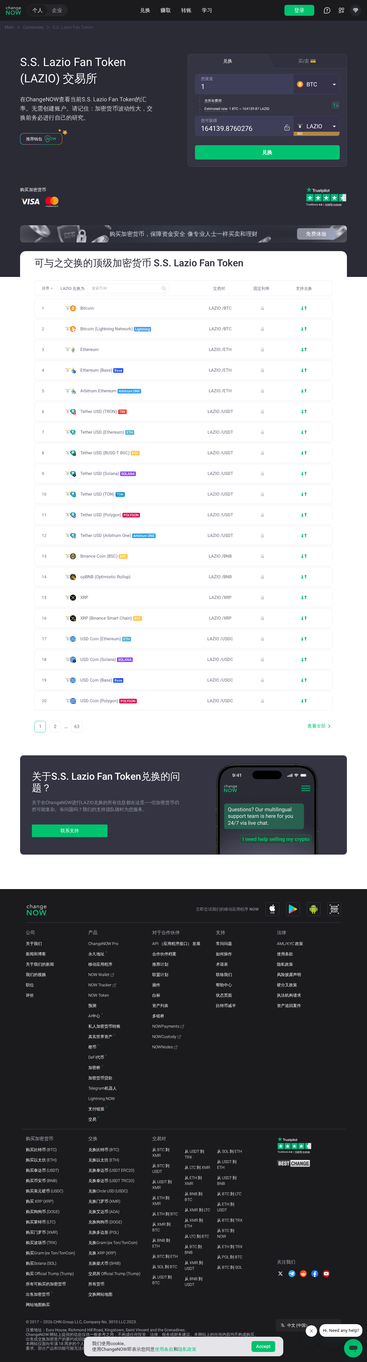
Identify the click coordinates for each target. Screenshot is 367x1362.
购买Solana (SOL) (41, 1263)
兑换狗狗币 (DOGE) (105, 1222)
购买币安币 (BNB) (41, 1180)
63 (76, 726)
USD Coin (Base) (101, 680)
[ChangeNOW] (13, 10)
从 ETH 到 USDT (225, 1207)
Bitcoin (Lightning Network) (115, 328)
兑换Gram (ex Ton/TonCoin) (113, 1242)
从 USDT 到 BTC (162, 1280)
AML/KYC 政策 (290, 943)
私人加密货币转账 (104, 1026)
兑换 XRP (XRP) (102, 1253)
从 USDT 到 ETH (227, 1164)
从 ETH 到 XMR (160, 1201)
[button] (316, 84)
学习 (207, 10)
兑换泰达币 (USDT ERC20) (111, 1170)
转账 (186, 10)
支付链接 (96, 1109)
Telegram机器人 (102, 1088)
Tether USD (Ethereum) (106, 432)
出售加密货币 (38, 1294)
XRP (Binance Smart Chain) (110, 618)
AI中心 (94, 1016)
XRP (84, 597)
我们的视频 (36, 974)
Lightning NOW (101, 1098)
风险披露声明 (289, 974)
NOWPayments (165, 1026)
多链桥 (158, 1016)
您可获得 (209, 120)
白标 (156, 995)
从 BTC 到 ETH (165, 1256)
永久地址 (96, 954)
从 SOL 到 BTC (164, 1266)
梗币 (92, 1047)
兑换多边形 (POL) (103, 1232)
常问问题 (224, 943)
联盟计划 (160, 974)
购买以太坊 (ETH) (41, 1160)
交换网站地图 (100, 1294)
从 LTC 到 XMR (197, 1167)
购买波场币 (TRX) (41, 1242)
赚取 (166, 10)
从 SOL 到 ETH (229, 1151)
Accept (263, 1346)
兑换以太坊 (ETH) (103, 1160)
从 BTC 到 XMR (160, 1152)
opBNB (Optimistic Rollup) (105, 577)
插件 (156, 985)
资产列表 (160, 1005)
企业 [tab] (57, 10)
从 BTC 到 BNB (193, 1249)
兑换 (145, 10)
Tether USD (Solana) (107, 473)
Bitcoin (87, 308)
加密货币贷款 (100, 1078)
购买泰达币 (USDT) (42, 1170)
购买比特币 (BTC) (41, 1149)
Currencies (33, 27)
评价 (30, 995)
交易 (92, 1119)
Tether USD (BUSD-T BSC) (109, 452)
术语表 (222, 964)
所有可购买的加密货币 (46, 1284)
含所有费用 (213, 101)
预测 (92, 1005)
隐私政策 (285, 964)
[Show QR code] (334, 909)
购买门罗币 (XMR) (42, 1232)
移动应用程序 (100, 964)
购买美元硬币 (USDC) (44, 1191)
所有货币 (96, 1284)
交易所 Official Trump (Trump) (114, 1273)
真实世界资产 (100, 1036)
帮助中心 (224, 985)
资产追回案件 (289, 1005)
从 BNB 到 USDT (193, 1281)
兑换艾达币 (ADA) (104, 1211)
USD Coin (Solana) (106, 659)
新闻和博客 (36, 954)
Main (9, 27)
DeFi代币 (96, 1057)
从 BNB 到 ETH (161, 1243)
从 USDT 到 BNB (227, 1180)
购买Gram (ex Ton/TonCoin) (50, 1253)
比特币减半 (226, 1005)
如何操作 (224, 954)
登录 (299, 10)
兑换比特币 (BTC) (103, 1149)
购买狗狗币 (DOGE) (43, 1211)
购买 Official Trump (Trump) (50, 1273)
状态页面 (224, 995)
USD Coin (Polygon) (108, 700)
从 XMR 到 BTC (161, 1227)
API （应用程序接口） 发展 (176, 943)
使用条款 (285, 954)
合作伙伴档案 (164, 954)
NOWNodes (162, 1047)
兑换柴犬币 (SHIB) (104, 1263)
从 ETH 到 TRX (230, 1246)
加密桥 (94, 1067)
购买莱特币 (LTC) (41, 1222)
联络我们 (224, 974)
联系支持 (69, 830)
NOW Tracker (100, 985)
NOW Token (98, 995)
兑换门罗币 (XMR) (104, 1201)
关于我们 (34, 943)
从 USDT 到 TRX (194, 1154)
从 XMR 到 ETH (194, 1223)
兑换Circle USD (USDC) (108, 1191)
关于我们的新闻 (40, 964)
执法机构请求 (289, 995)
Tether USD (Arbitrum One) (117, 535)
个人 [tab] (37, 10)
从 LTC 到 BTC (197, 1236)
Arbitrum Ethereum (110, 390)
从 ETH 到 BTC (165, 1214)
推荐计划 (160, 964)
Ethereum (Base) (101, 370)
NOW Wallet (99, 974)
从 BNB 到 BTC (193, 1197)
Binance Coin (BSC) (103, 556)
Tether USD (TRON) (103, 411)
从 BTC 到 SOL (229, 1267)
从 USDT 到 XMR (162, 1184)
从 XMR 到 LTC (197, 1210)
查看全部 (316, 726)
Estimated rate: (216, 109)
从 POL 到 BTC (229, 1257)
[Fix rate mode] (287, 128)
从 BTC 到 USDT (160, 1168)
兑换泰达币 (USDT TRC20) (111, 1180)
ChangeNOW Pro (103, 943)
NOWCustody (164, 1036)
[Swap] (336, 105)
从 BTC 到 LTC (229, 1194)
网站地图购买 (38, 1304)
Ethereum (89, 349)
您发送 (207, 78)
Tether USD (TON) (102, 494)
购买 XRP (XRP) (40, 1201)
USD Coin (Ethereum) (105, 638)
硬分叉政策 (287, 985)
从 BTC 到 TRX (230, 1220)
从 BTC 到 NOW (225, 1233)
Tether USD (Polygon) (109, 514)
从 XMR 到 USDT (194, 1265)
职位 (30, 985)
